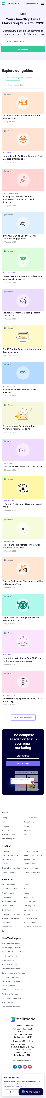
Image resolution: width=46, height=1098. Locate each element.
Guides (4, 931)
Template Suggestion (32, 872)
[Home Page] (10, 3)
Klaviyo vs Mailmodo (10, 956)
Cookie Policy (20, 1086)
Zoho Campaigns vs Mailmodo (13, 973)
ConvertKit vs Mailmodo (11, 1007)
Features (5, 826)
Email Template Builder (32, 851)
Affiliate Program (8, 839)
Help (4, 822)
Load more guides (23, 717)
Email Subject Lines (9, 901)
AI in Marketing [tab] (13, 78)
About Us (5, 830)
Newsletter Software (31, 868)
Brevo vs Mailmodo (9, 964)
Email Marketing (8, 851)
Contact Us (28, 826)
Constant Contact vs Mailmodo (13, 952)
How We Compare (11, 938)
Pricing (4, 818)
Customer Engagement (10, 855)
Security (27, 830)
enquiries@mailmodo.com (23, 1061)
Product (6, 846)
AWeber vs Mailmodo (10, 994)
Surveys (5, 864)
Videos (26, 893)
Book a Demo (23, 763)
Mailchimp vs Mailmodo (11, 943)
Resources (8, 879)
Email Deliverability (9, 872)
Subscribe (23, 49)
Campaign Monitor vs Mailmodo (14, 998)
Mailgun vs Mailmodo (10, 1002)
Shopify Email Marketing (11, 868)
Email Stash (6, 910)
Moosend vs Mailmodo (10, 977)
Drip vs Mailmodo (8, 986)
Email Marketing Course (11, 914)
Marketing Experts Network (30, 912)
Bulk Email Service (30, 860)
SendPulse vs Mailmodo (11, 981)
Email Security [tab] (26, 78)
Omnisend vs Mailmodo (11, 969)
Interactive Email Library (33, 927)
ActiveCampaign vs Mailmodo (13, 948)
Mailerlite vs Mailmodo (10, 960)
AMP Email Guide (8, 885)
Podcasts (27, 889)
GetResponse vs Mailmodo (12, 990)
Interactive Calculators (32, 918)
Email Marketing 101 (9, 889)
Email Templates (8, 893)
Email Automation (30, 864)
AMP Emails (6, 860)
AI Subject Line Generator (11, 918)
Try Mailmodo (31, 3)
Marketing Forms (30, 906)
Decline (13, 1092)
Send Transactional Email (33, 855)
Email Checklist (7, 906)
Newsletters (28, 897)
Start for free (23, 756)
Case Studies (7, 927)
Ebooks (27, 885)
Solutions (27, 835)
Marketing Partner (8, 835)
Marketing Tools (30, 901)
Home (5, 812)
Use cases (6, 923)
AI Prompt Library (30, 923)
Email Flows (6, 897)
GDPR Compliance (31, 818)
